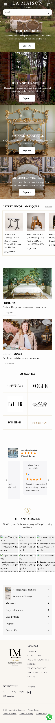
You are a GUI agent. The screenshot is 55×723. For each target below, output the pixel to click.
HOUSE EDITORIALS (37, 672)
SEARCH (32, 664)
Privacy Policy (33, 710)
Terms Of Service (9, 713)
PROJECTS (32, 651)
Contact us (9, 363)
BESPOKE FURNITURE (38, 659)
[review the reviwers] (25, 474)
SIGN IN (31, 676)
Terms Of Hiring (26, 713)
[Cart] (48, 4)
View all (48, 206)
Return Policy (42, 713)
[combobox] (27, 12)
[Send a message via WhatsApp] (49, 717)
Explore (27, 45)
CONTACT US (34, 655)
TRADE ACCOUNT (37, 668)
